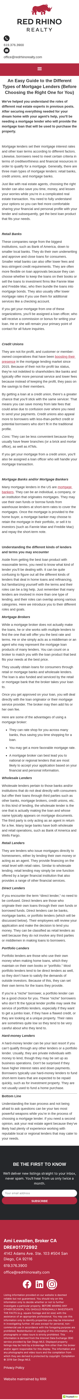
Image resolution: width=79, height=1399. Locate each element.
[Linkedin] (39, 1284)
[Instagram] (52, 1284)
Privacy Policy (14, 1368)
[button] (39, 68)
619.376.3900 (14, 45)
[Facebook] (27, 1284)
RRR (43, 1379)
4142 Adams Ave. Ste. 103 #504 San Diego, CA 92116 (36, 1256)
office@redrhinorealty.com (23, 57)
